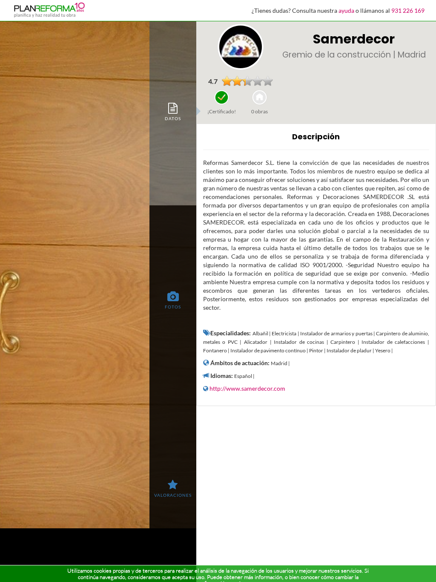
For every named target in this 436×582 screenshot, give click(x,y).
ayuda (346, 10)
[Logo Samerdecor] (240, 46)
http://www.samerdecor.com (247, 388)
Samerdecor (354, 39)
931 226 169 (408, 10)
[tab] (172, 111)
